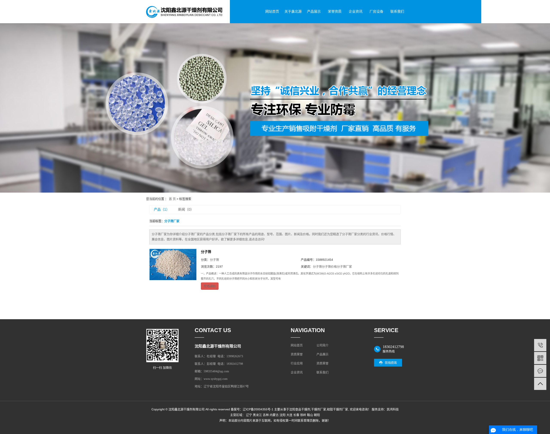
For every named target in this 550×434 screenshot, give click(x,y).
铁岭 (303, 415)
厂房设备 (376, 11)
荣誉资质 (335, 11)
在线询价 (210, 286)
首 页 (172, 199)
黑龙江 (257, 415)
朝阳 (317, 415)
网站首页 (272, 11)
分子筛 (206, 252)
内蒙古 (274, 415)
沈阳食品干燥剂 (299, 409)
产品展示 (314, 11)
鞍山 (310, 415)
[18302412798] (540, 345)
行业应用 (297, 363)
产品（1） (162, 209)
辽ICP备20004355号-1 (258, 409)
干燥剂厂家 (318, 409)
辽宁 (249, 415)
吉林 (266, 415)
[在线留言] (540, 371)
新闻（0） (186, 209)
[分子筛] (173, 264)
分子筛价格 (329, 266)
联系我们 (397, 11)
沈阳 (283, 415)
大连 (289, 415)
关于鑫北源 (293, 11)
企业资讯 (355, 11)
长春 (296, 415)
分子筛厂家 (344, 266)
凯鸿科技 (393, 409)
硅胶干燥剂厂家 (337, 409)
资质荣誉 (297, 354)
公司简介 (322, 345)
